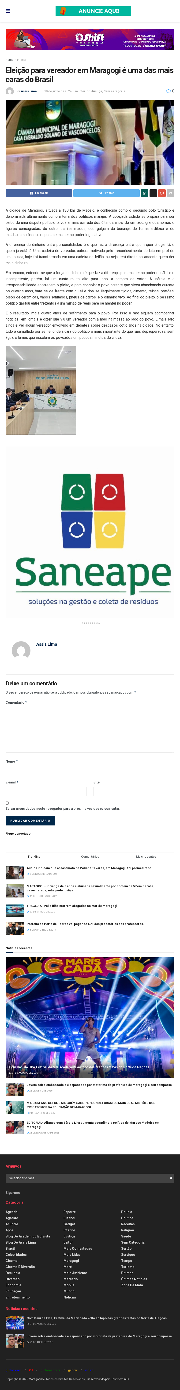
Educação (13, 1291)
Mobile (69, 1285)
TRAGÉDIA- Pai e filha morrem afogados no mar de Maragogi (72, 906)
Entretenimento (18, 1297)
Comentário (16, 702)
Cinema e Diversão (20, 1267)
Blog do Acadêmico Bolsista (28, 1236)
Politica (127, 1218)
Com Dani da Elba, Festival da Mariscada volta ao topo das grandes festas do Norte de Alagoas (79, 1067)
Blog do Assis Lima (21, 1242)
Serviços (128, 1254)
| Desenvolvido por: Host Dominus (107, 1379)
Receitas (128, 1224)
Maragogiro (36, 1379)
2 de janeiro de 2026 (42, 1113)
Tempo (126, 1261)
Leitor (68, 1242)
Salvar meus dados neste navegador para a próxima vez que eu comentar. (63, 808)
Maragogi (71, 1261)
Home (9, 59)
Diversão (13, 1279)
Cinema (12, 1261)
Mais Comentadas (78, 1248)
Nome (12, 761)
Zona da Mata (132, 1285)
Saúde (126, 1236)
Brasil (10, 1248)
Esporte (70, 1212)
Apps (9, 1230)
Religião (127, 1230)
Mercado (71, 1279)
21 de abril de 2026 (40, 1090)
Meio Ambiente (75, 1273)
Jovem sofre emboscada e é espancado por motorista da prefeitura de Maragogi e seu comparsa (99, 1085)
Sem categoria (114, 91)
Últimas (127, 1273)
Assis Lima (29, 91)
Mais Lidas (72, 1254)
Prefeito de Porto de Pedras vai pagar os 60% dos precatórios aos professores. (85, 924)
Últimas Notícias (134, 1279)
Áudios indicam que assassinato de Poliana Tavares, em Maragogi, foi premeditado (89, 868)
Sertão (126, 1248)
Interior (21, 59)
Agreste (12, 1218)
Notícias (70, 1297)
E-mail (12, 782)
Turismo (128, 1267)
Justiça (96, 91)
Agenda (12, 1212)
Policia (126, 1212)
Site (97, 782)
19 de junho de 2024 (57, 91)
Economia (13, 1285)
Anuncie (12, 1224)
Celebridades (16, 1254)
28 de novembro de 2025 (44, 1132)
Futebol (69, 1218)
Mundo (69, 1291)
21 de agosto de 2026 (24, 1073)
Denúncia (13, 1273)
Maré (68, 1267)
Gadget (69, 1224)
